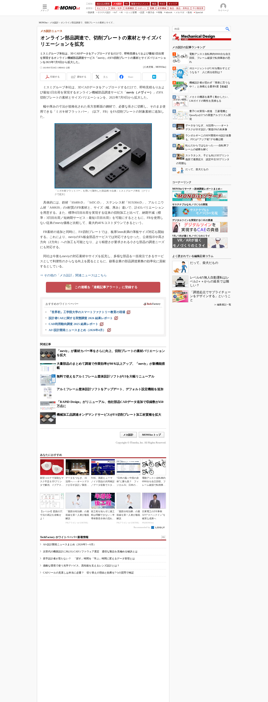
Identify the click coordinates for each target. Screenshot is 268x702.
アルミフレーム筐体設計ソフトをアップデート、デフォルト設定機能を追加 (110, 389)
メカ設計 (54, 22)
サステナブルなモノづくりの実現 (190, 204)
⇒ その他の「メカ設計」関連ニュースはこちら (73, 275)
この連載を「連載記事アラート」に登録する (106, 287)
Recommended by (142, 527)
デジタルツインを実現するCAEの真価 (192, 220)
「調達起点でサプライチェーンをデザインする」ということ (210, 296)
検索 (228, 29)
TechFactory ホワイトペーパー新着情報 (64, 537)
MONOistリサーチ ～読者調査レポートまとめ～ (197, 188)
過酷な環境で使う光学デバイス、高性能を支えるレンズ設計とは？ (81, 565)
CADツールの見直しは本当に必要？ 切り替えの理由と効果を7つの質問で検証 (88, 572)
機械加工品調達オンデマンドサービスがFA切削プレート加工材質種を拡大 (109, 414)
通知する (81, 76)
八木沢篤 (148, 67)
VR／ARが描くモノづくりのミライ (191, 235)
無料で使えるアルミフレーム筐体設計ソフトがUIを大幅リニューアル (105, 376)
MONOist (43, 22)
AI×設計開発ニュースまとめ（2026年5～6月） (69, 544)
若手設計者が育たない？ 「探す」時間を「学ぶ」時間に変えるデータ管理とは (89, 558)
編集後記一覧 (224, 304)
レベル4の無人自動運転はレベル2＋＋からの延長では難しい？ (209, 281)
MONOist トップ (151, 434)
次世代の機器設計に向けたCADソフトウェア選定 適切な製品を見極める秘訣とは (90, 551)
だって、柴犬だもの (204, 262)
